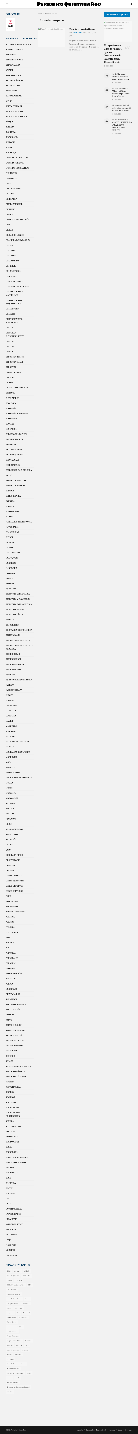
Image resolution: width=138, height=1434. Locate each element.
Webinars (11, 1244)
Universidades (13, 1213)
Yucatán (10, 1250)
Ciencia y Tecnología (17, 219)
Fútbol (9, 537)
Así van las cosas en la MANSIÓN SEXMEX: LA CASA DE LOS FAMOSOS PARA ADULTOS (122, 124)
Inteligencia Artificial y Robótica (19, 647)
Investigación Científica (19, 679)
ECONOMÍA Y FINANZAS (17, 413)
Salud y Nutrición (15, 1030)
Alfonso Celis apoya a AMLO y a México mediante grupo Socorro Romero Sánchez (121, 92)
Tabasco (10, 1131)
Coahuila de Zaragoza (18, 240)
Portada (10, 927)
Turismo (10, 1193)
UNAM (8, 1203)
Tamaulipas (12, 1136)
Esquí (8, 475)
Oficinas (10, 865)
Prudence (10, 1359)
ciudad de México (13, 1294)
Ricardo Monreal (13, 1368)
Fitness (9, 516)
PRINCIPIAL (11, 963)
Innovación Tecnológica (19, 630)
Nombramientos (14, 829)
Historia (10, 573)
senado (9, 1378)
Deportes (11, 367)
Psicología (12, 978)
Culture (10, 346)
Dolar (9, 1308)
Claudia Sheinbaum (14, 1299)
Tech (17, 1378)
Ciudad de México (15, 235)
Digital (9, 382)
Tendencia (11, 1167)
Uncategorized (14, 1208)
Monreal (28, 1341)
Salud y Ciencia (14, 1024)
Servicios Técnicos (16, 1076)
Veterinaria (12, 1234)
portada (25, 1350)
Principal (11, 952)
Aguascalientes (14, 49)
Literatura (12, 710)
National (10, 803)
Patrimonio (12, 901)
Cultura (10, 327)
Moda (8, 762)
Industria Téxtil (14, 614)
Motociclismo (13, 772)
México (19, 1345)
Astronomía (12, 90)
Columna (10, 250)
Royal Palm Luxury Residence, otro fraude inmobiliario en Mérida (120, 76)
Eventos (10, 501)
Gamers (10, 542)
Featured (26, 1313)
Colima (9, 245)
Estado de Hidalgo (16, 480)
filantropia (23, 1317)
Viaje (8, 1239)
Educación (11, 429)
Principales (12, 958)
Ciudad (9, 229)
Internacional (13, 659)
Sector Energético (16, 1040)
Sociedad (10, 1097)
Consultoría (12, 308)
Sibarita (10, 1081)
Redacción (77, 33)
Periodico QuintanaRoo (69, 4)
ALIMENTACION (13, 64)
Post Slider (12, 932)
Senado (9, 1061)
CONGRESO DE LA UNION (17, 286)
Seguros (10, 1056)
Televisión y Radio (16, 1162)
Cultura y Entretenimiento (15, 334)
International (13, 669)
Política (10, 916)
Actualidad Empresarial (19, 44)
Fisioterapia (12, 511)
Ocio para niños (14, 855)
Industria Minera (15, 609)
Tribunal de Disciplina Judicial (18, 1387)
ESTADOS (10, 490)
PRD (8, 937)
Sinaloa (10, 1092)
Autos (9, 101)
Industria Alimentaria (18, 593)
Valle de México (14, 1224)
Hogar (9, 578)
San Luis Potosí (14, 1035)
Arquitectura (13, 75)
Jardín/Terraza (14, 690)
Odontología (13, 860)
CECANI (19, 1280)
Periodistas (12, 906)
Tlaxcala (11, 1183)
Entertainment (14, 449)
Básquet (10, 121)
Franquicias (12, 532)
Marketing (12, 726)
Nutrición (11, 839)
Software (11, 1102)
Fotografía (12, 526)
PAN (27, 1345)
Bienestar (11, 131)
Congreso (11, 276)
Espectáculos (13, 465)
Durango (10, 392)
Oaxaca (10, 844)
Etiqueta (47, 14)
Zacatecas (11, 1255)
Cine (8, 224)
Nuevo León (12, 834)
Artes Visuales (14, 85)
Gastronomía (13, 552)
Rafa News (11, 999)
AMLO (26, 1271)
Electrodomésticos (16, 434)
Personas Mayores (16, 911)
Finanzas (10, 506)
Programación (14, 973)
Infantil (10, 619)
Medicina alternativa (17, 741)
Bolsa (9, 147)
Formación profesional (19, 521)
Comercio (11, 265)
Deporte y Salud (14, 361)
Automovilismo (14, 95)
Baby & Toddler (14, 106)
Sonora (10, 1121)
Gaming (10, 547)
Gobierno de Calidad (15, 1327)
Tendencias (12, 1172)
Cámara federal (15, 162)
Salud (9, 1019)
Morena (10, 1345)
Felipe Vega (11, 1317)
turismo (10, 1392)
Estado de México (15, 485)
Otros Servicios (14, 891)
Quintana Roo (13, 994)
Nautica (10, 808)
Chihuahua (11, 198)
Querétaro (12, 988)
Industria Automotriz (18, 599)
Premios (10, 942)
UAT (7, 1198)
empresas (10, 1313)
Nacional (11, 793)
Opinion (10, 870)
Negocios (11, 818)
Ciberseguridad (14, 204)
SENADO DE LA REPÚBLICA (18, 1066)
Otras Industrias (15, 880)
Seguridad (11, 1050)
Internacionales (15, 664)
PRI (7, 947)
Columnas (11, 255)
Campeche (11, 173)
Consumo (10, 313)
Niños (9, 823)
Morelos (10, 767)
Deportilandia (13, 372)
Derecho (10, 377)
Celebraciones (14, 188)
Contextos (25, 1303)
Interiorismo (13, 654)
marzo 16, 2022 (90, 33)
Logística (11, 715)
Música (9, 782)
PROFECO (10, 968)
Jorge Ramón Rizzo (14, 1341)
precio (9, 1354)
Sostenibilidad (13, 1126)
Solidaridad (12, 1107)
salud (29, 1373)
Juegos (9, 695)
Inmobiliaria (12, 624)
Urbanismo (11, 1219)
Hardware (11, 568)
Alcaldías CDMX (14, 59)
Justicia (10, 700)
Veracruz (11, 1229)
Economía (11, 408)
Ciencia (10, 214)
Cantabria (11, 178)
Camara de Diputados (17, 157)
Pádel (9, 896)
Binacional (12, 137)
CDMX (8, 183)
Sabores (10, 1014)
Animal (9, 70)
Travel (9, 1188)
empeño (54, 14)
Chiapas (10, 193)
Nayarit (10, 813)
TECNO (9, 1146)
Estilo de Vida (13, 495)
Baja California (14, 111)
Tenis (8, 1177)
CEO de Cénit (12, 1289)
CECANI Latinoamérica (16, 1285)
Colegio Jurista (12, 1303)
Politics (10, 921)
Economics (11, 418)
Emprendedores (14, 439)
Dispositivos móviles (17, 387)
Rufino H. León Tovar (15, 1373)
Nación (9, 787)
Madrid (9, 720)
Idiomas (10, 583)
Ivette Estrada (12, 1331)
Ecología (11, 403)
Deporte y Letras (15, 356)
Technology (12, 1141)
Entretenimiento (15, 454)
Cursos (9, 351)
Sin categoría (13, 1086)
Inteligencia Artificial (18, 640)
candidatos (26, 1276)
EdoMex (10, 423)
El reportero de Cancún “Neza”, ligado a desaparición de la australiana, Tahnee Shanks (113, 53)
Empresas (11, 444)
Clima (27, 1299)
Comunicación (13, 271)
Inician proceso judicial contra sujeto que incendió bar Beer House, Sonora (121, 108)
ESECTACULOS (12, 459)
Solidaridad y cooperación (13, 1114)
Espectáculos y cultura (19, 470)
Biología (10, 142)
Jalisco (10, 684)
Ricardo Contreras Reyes (16, 1364)
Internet (10, 674)
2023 (9, 1271)
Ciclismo (10, 209)
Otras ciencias (14, 875)
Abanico (17, 1271)
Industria (11, 588)
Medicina (10, 736)
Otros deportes (14, 885)
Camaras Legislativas (17, 167)
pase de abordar (13, 1350)
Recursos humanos (16, 1004)
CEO (30, 1285)
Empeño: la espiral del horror (82, 29)
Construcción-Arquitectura (14, 302)
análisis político (13, 1276)
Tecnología (12, 1152)
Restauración (13, 1009)
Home (40, 14)
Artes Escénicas (14, 80)
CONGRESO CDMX (14, 281)
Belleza (10, 126)
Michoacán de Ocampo (18, 751)
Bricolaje (11, 152)
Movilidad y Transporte (19, 777)
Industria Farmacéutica (19, 604)
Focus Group (12, 1322)
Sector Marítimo (15, 1045)
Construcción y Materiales (14, 293)
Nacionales (12, 798)
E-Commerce (12, 398)
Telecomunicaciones (17, 1157)
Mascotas (11, 731)
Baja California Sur (16, 116)
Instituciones (13, 635)
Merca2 (10, 746)
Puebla (9, 983)
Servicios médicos (15, 1071)
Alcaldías (11, 54)
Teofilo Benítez (12, 1382)
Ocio (8, 849)
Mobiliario (12, 757)
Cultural (11, 341)
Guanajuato (12, 557)
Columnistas (12, 260)
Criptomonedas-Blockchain (14, 321)
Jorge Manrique (13, 1336)
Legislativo (12, 705)
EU (18, 1313)
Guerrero (11, 562)
